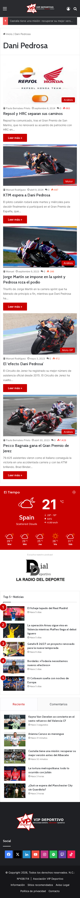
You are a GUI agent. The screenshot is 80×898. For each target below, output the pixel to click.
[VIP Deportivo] (40, 8)
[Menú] (5, 10)
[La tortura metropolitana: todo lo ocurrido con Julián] (14, 773)
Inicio (8, 34)
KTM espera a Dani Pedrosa (26, 195)
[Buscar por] (75, 10)
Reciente (19, 704)
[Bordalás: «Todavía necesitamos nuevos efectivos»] (13, 666)
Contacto (54, 891)
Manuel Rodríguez (16, 189)
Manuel (10, 271)
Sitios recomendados (40, 884)
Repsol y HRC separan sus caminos (33, 113)
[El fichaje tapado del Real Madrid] (13, 613)
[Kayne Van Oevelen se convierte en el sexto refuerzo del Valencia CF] (14, 722)
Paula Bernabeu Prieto (18, 108)
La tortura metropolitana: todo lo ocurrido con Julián (41, 21)
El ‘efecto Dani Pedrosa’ (23, 364)
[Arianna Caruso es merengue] (14, 739)
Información (18, 884)
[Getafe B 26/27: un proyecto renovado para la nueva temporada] (13, 649)
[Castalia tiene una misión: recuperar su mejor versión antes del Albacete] (14, 756)
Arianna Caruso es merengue (46, 734)
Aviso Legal (62, 884)
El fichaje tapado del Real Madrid (47, 608)
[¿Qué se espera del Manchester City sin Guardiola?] (14, 790)
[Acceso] (68, 10)
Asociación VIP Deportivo (48, 878)
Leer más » (15, 137)
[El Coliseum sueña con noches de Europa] (13, 683)
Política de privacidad (33, 891)
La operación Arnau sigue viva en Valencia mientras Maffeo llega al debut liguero (52, 629)
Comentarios (58, 704)
